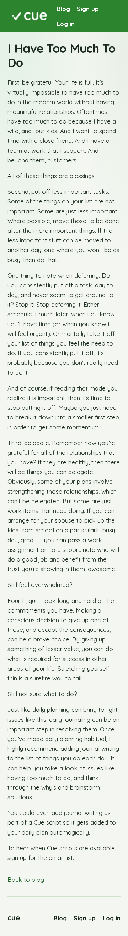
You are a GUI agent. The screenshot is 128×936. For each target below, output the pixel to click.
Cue (13, 917)
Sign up (88, 8)
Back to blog (25, 879)
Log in (66, 23)
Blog (63, 8)
